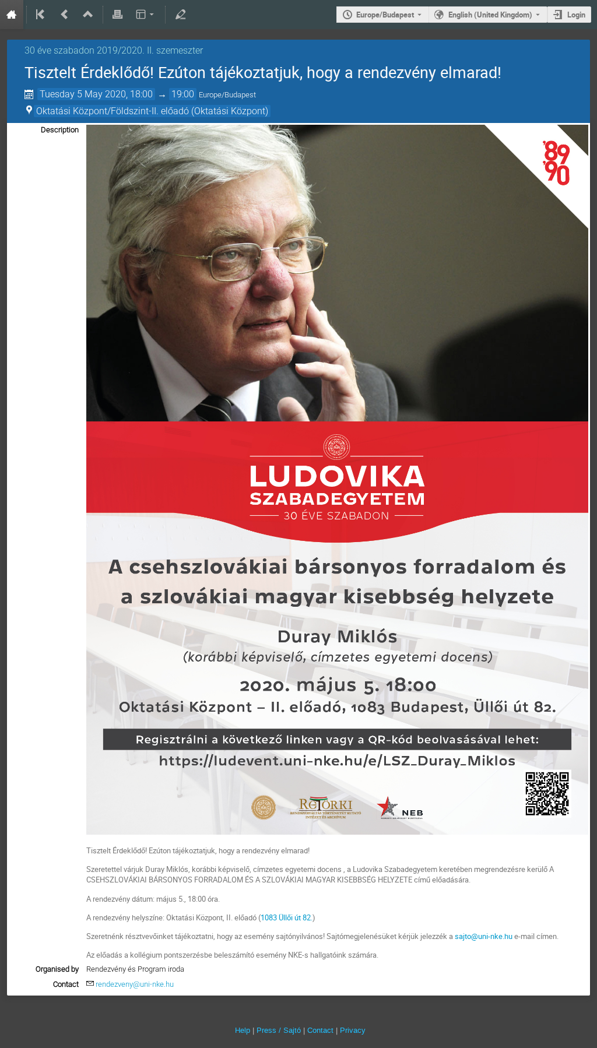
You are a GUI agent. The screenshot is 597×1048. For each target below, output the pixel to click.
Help (242, 1030)
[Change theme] (145, 14)
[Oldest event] (41, 14)
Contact (320, 1030)
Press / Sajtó (279, 1030)
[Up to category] (88, 14)
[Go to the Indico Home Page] (11, 14)
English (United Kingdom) (490, 14)
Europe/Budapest (385, 14)
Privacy (353, 1030)
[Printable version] (117, 14)
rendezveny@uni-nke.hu (135, 984)
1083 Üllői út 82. (286, 917)
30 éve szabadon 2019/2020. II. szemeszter (113, 50)
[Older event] (64, 14)
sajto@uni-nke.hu (484, 936)
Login (576, 14)
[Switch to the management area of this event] (180, 14)
